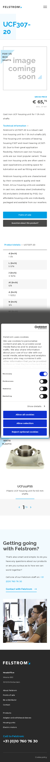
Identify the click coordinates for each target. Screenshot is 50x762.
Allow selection (25, 423)
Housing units (9, 723)
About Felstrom (10, 690)
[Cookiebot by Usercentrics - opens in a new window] (35, 327)
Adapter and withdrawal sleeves (17, 718)
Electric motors (10, 727)
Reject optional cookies (25, 431)
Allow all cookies (25, 414)
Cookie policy (41, 757)
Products (7, 713)
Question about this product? (25, 223)
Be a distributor (10, 700)
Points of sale (25, 215)
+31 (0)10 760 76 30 (20, 741)
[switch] (43, 381)
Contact (6, 705)
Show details (34, 406)
